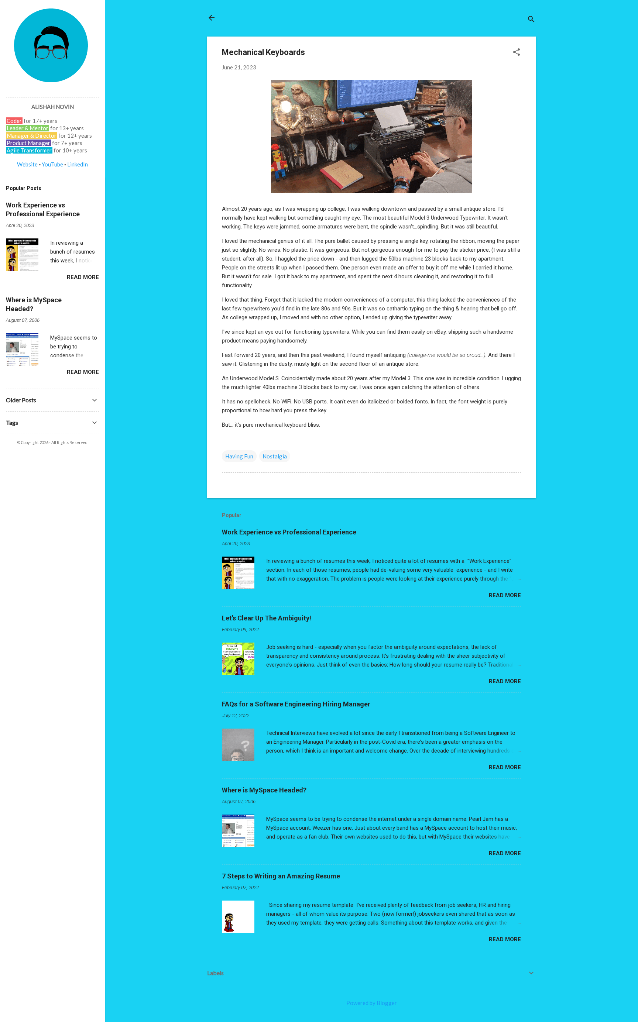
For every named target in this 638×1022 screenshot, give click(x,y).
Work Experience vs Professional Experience (289, 532)
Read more (505, 595)
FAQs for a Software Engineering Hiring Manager (296, 704)
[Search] (531, 20)
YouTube (52, 164)
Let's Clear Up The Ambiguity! (266, 618)
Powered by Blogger (371, 1002)
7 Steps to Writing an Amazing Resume (281, 876)
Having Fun (239, 456)
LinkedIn (77, 164)
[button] (516, 53)
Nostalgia (275, 456)
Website (27, 164)
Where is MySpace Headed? (264, 790)
